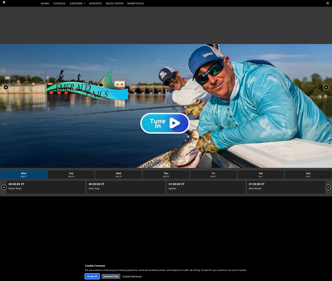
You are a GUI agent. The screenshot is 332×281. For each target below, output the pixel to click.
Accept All (92, 276)
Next (326, 87)
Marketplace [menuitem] (135, 3)
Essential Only (110, 276)
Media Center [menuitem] (114, 3)
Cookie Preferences (132, 276)
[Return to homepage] (18, 3)
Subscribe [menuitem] (76, 3)
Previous (5, 87)
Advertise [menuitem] (95, 3)
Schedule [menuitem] (59, 3)
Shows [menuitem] (45, 3)
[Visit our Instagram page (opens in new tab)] (328, 3)
